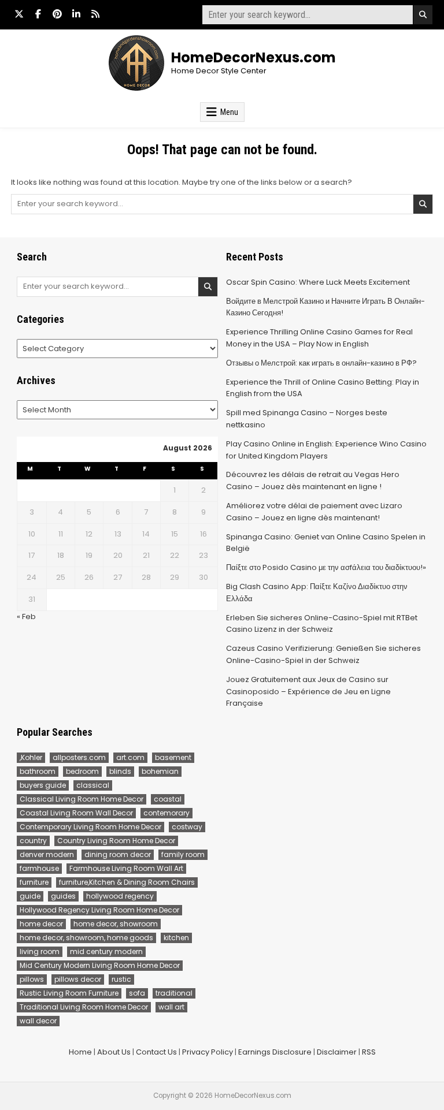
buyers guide (43, 785)
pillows (32, 979)
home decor (41, 924)
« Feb (26, 616)
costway (187, 827)
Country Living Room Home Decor (116, 840)
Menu (229, 112)
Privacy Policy (207, 1051)
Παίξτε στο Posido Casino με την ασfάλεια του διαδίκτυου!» (326, 567)
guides (63, 896)
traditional (174, 993)
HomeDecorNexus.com (253, 57)
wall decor (38, 1021)
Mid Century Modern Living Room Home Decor (100, 965)
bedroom (82, 771)
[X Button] (19, 14)
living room (40, 951)
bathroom (38, 771)
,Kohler (31, 757)
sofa (137, 993)
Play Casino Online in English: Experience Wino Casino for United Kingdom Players (326, 449)
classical (92, 785)
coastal (168, 799)
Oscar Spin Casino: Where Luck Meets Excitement (318, 282)
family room (183, 854)
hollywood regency (120, 896)
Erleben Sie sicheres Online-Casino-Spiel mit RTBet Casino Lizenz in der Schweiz (321, 623)
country (33, 840)
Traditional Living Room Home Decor (84, 1007)
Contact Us (156, 1051)
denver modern (47, 854)
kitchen (176, 938)
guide (30, 896)
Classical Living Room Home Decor (81, 799)
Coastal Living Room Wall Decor (76, 813)
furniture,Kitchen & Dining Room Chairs (127, 882)
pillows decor (77, 979)
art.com (130, 757)
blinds (120, 771)
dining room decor (117, 854)
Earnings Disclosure (275, 1051)
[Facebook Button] (38, 14)
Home (80, 1051)
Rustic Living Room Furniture (69, 993)
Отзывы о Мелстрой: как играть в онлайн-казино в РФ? (321, 362)
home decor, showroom (115, 924)
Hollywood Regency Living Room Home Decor (99, 910)
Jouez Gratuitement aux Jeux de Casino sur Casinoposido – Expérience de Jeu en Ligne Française (308, 691)
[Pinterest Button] (57, 14)
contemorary (166, 813)
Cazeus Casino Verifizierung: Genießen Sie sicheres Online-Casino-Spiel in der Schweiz (323, 654)
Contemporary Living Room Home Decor (90, 827)
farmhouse (39, 868)
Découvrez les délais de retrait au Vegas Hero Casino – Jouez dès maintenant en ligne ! (312, 480)
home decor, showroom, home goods (86, 938)
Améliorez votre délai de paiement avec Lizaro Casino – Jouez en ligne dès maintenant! (314, 511)
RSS (369, 1051)
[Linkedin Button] (76, 14)
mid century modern (106, 951)
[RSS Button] (95, 14)
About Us (114, 1051)
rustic (121, 979)
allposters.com (79, 757)
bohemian (160, 771)
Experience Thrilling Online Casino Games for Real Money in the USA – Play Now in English (319, 337)
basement (173, 757)
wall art (171, 1007)
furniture (34, 882)
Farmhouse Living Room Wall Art (126, 868)
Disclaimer (337, 1051)
